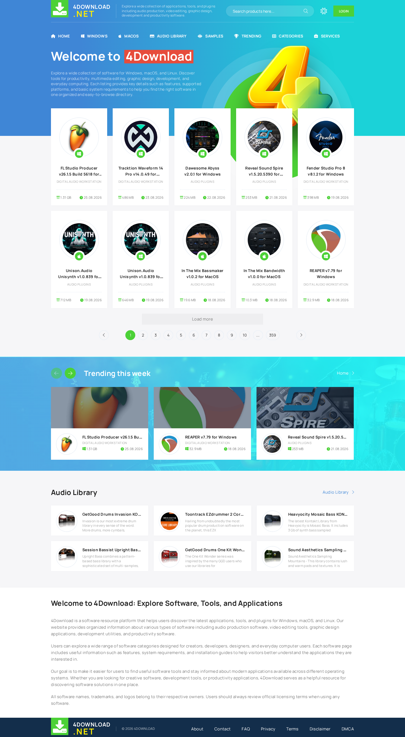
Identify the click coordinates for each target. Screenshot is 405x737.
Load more (202, 319)
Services (330, 36)
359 (272, 335)
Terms (292, 729)
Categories (291, 36)
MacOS (131, 36)
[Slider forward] (70, 373)
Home (64, 36)
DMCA (348, 729)
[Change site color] (324, 11)
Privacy (268, 729)
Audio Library (172, 36)
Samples (214, 36)
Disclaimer (320, 729)
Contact (222, 729)
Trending (251, 36)
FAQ (246, 729)
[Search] (306, 11)
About (197, 729)
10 (245, 335)
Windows (97, 36)
